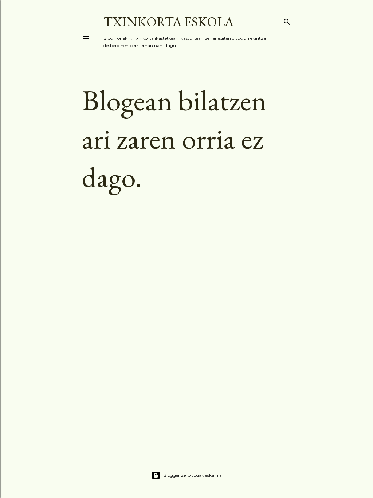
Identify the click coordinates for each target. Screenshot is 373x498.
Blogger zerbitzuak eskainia (192, 475)
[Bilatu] (287, 20)
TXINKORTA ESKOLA (168, 21)
